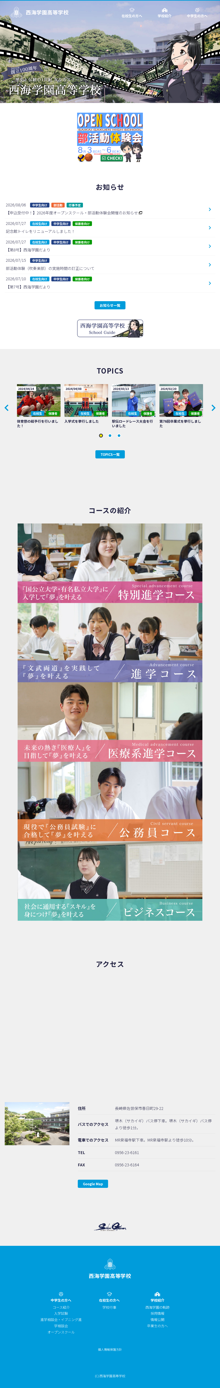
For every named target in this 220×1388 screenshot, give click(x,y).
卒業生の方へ (157, 1325)
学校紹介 (164, 15)
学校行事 (109, 1307)
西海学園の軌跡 (157, 1307)
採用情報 (157, 1313)
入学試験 (61, 1313)
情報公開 (157, 1319)
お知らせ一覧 (110, 305)
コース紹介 (61, 1307)
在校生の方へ (132, 15)
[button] (213, 407)
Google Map (93, 1183)
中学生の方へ (197, 15)
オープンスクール (61, 1332)
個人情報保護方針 (110, 1349)
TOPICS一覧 (110, 454)
